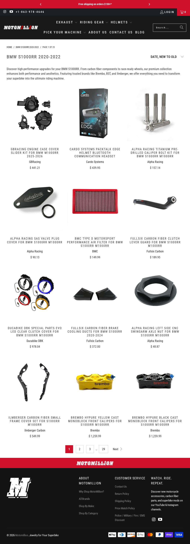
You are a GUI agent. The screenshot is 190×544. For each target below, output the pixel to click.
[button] (67, 23)
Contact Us (121, 486)
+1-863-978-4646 (30, 12)
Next (116, 449)
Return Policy (122, 494)
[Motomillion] (21, 27)
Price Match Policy (125, 508)
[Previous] (41, 4)
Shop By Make (86, 506)
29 (103, 449)
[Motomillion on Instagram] (5, 12)
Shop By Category (88, 513)
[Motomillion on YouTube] (11, 12)
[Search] (181, 28)
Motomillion (21, 535)
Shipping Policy (123, 501)
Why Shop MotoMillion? (91, 491)
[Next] (149, 4)
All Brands (84, 499)
